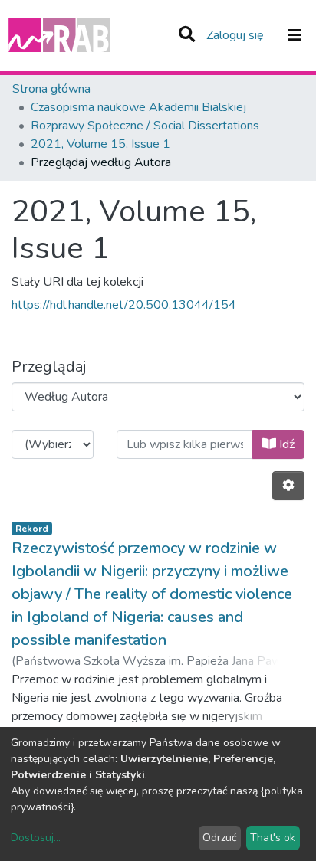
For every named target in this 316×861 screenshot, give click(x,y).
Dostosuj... (36, 837)
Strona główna (51, 88)
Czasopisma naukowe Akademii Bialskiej (138, 107)
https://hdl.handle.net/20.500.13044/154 (124, 304)
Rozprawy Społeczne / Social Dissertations (145, 125)
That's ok (272, 837)
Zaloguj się (236, 35)
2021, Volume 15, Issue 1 (100, 144)
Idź (285, 444)
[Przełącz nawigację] (294, 35)
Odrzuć (219, 837)
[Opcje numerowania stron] (288, 485)
